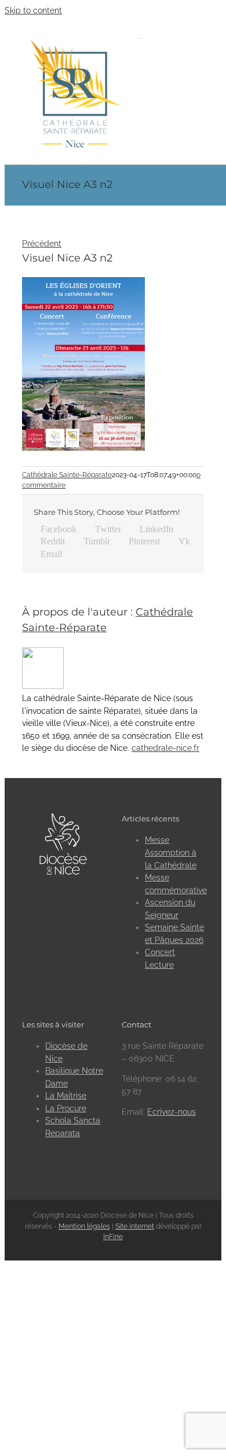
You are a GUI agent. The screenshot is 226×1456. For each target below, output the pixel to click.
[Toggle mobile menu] (140, 35)
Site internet (134, 1226)
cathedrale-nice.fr (165, 748)
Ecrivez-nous (171, 1111)
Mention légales (84, 1226)
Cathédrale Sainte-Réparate (67, 475)
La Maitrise (65, 1095)
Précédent (41, 243)
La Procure (65, 1108)
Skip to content (33, 10)
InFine (113, 1237)
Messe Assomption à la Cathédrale (170, 852)
